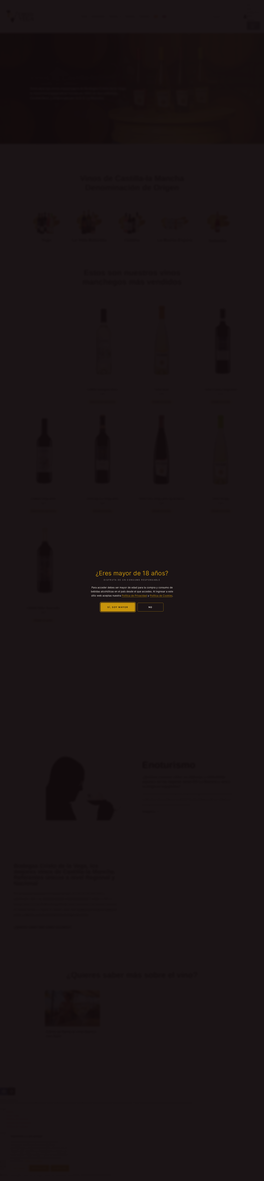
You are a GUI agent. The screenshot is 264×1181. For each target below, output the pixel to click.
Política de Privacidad (134, 595)
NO (150, 607)
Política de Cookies (161, 595)
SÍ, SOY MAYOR (117, 607)
